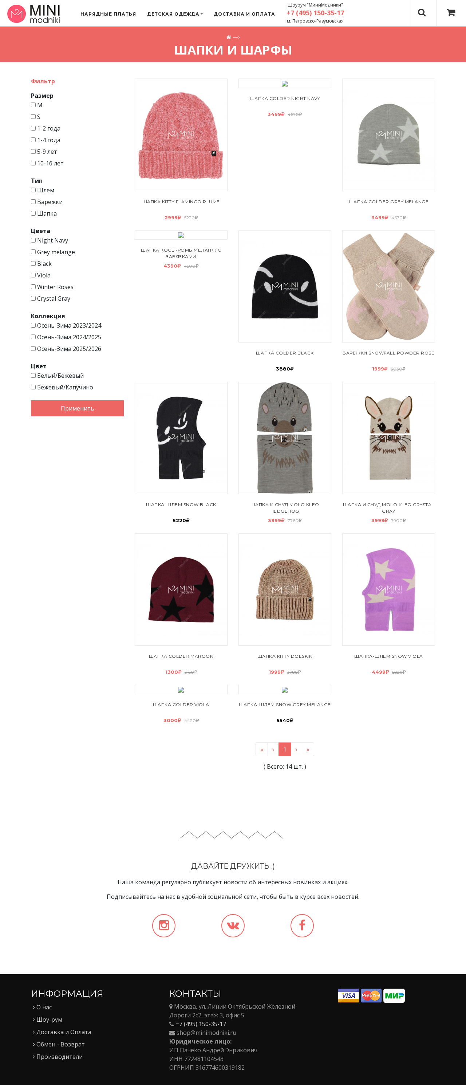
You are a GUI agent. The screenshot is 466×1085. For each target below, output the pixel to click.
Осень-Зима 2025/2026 (68, 349)
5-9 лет (46, 152)
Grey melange (55, 252)
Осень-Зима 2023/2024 (68, 325)
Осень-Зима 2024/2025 (68, 337)
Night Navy (52, 240)
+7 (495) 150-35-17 (200, 1024)
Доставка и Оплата (63, 1032)
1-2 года (48, 128)
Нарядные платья (108, 14)
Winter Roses (55, 287)
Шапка (46, 213)
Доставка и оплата (244, 14)
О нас (43, 1007)
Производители (59, 1057)
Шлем (45, 190)
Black (44, 264)
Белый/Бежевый (60, 376)
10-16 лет (50, 163)
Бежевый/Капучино (64, 387)
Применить (77, 408)
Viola (43, 275)
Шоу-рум (48, 1020)
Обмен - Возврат (60, 1044)
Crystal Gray (53, 299)
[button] (175, 14)
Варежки (49, 202)
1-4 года (48, 140)
